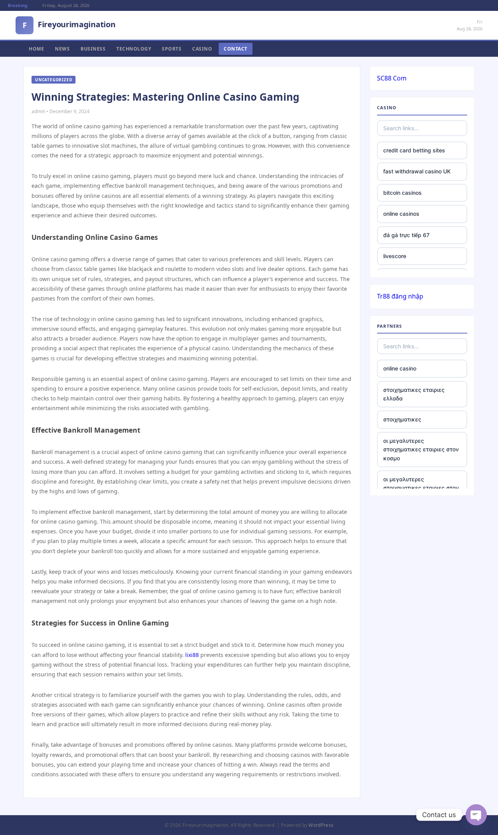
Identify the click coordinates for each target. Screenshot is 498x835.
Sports (171, 48)
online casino (399, 368)
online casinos (401, 213)
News (62, 48)
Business (93, 48)
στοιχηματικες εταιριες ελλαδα (414, 394)
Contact (235, 48)
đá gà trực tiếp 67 (406, 235)
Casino (202, 48)
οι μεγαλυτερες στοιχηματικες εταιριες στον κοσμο (421, 449)
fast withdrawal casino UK (417, 171)
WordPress (321, 825)
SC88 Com (392, 78)
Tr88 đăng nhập (400, 296)
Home (36, 48)
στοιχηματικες (402, 419)
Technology (133, 48)
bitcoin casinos (402, 192)
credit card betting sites (414, 150)
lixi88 (192, 655)
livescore (394, 256)
